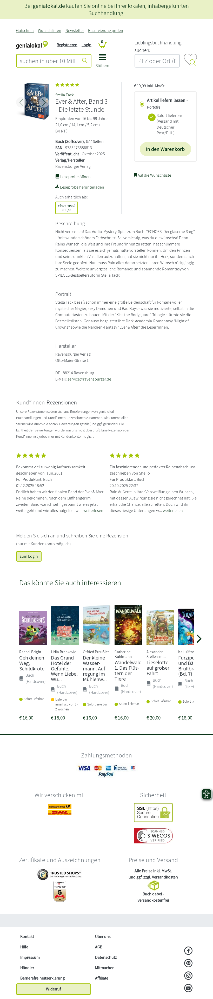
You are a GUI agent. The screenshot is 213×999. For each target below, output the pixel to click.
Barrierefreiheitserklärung (42, 978)
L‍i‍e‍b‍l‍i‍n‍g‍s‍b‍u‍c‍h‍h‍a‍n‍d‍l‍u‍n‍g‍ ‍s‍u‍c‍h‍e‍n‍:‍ (158, 46)
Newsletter (74, 30)
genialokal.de (49, 5)
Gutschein (25, 30)
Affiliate (101, 978)
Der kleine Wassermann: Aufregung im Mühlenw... (95, 668)
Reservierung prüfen (105, 30)
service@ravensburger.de (89, 379)
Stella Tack (64, 95)
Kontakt (27, 936)
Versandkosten (165, 877)
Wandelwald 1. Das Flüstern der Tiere (128, 670)
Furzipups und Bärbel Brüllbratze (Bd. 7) (190, 665)
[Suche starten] (84, 61)
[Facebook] (188, 951)
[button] (102, 63)
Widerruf (53, 989)
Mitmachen (105, 967)
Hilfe (24, 947)
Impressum (30, 957)
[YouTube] (188, 988)
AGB (98, 947)
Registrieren (67, 45)
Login (86, 45)
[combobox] (48, 61)
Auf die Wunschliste (154, 175)
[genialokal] (32, 44)
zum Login (29, 556)
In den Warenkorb (165, 149)
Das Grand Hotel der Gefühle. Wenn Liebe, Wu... (64, 668)
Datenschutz (106, 957)
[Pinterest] (188, 963)
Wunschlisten (49, 30)
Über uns (103, 936)
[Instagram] (188, 976)
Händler (27, 967)
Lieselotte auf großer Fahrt (158, 668)
